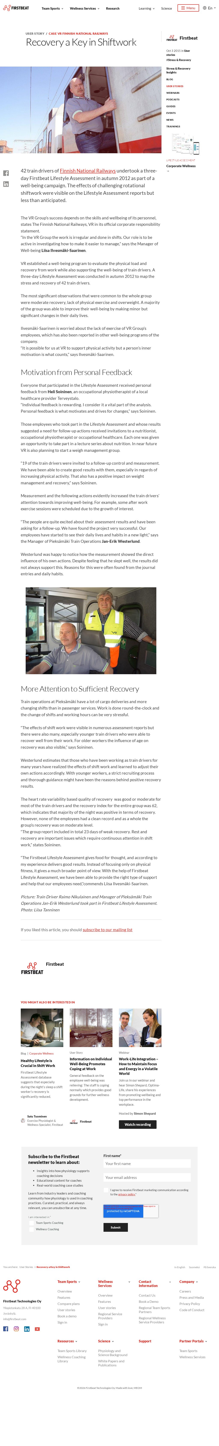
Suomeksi (194, 1267)
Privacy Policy (189, 1304)
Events (171, 113)
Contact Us (147, 1295)
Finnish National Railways (88, 171)
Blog (169, 79)
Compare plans (69, 1304)
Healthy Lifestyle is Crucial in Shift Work (38, 1063)
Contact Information (148, 1283)
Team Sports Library (72, 1351)
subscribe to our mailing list (107, 929)
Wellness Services (83, 8)
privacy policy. (126, 1194)
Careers (185, 1291)
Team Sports (51, 8)
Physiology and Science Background (112, 1353)
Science (166, 8)
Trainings (173, 126)
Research (113, 8)
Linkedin (27, 1329)
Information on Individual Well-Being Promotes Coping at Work (91, 1064)
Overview (65, 1291)
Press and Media (191, 1297)
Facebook (6, 1329)
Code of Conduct (191, 1310)
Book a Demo (148, 1301)
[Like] (6, 173)
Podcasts (173, 99)
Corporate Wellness (41, 1053)
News (170, 119)
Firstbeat (189, 37)
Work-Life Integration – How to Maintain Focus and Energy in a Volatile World (138, 1066)
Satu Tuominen (37, 1116)
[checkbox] (60, 1226)
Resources (66, 1341)
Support (145, 1341)
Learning (145, 8)
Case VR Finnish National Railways (78, 33)
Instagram (16, 1329)
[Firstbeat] (16, 8)
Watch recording (138, 1124)
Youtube (37, 1329)
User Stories (174, 86)
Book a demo (67, 1316)
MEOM (138, 1387)
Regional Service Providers (110, 1316)
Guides (171, 106)
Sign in (62, 1322)
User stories (66, 1310)
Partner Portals (191, 1341)
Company (186, 1281)
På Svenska (210, 1267)
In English (179, 1267)
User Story (35, 33)
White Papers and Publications (111, 1363)
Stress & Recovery (179, 60)
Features (64, 1297)
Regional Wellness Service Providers (152, 1320)
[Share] (6, 184)
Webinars (173, 92)
